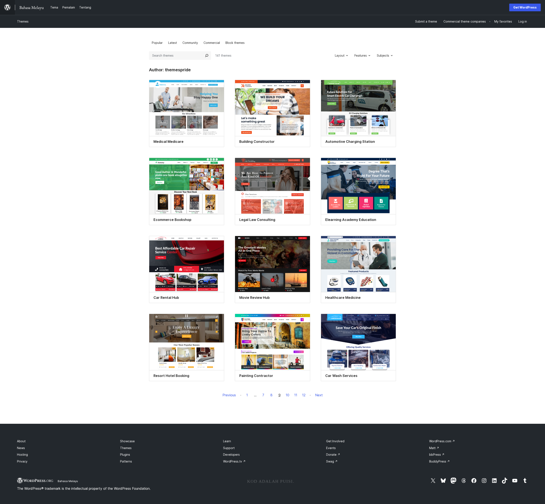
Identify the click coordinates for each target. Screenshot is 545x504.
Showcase (127, 441)
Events (331, 448)
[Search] (206, 55)
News (21, 448)
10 (287, 395)
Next (319, 395)
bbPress (437, 454)
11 (295, 395)
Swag (332, 461)
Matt (434, 448)
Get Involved (335, 441)
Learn (227, 441)
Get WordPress (525, 7)
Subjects (383, 55)
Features (360, 55)
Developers (231, 454)
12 (303, 395)
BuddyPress (439, 461)
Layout (339, 55)
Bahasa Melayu (68, 481)
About (21, 441)
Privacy (22, 461)
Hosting (22, 454)
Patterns (126, 461)
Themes (23, 21)
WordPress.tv (234, 461)
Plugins (125, 454)
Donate (333, 454)
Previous (229, 395)
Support (229, 448)
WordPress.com (442, 441)
